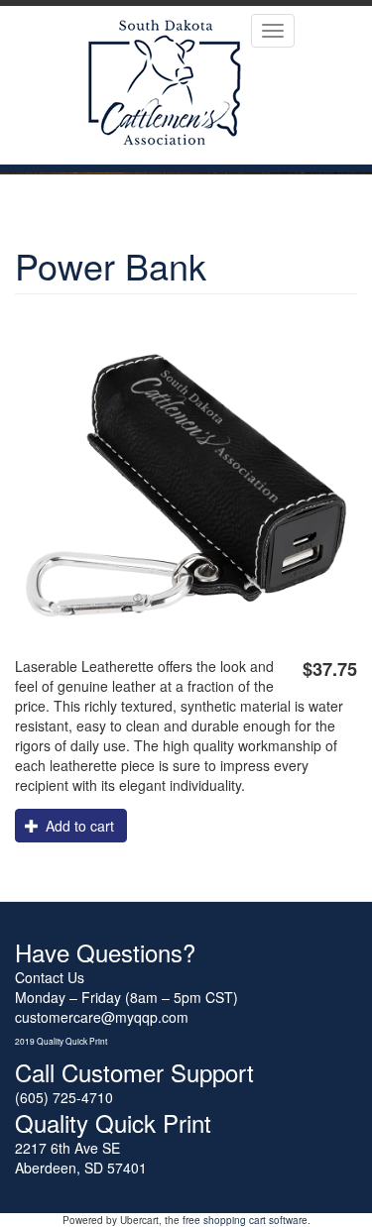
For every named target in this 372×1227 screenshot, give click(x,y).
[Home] (164, 85)
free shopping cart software (245, 1220)
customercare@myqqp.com (101, 1017)
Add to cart (78, 826)
